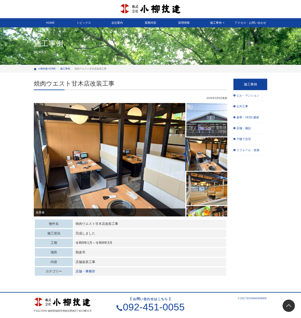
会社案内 (117, 22)
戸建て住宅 (243, 139)
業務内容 (150, 22)
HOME (50, 22)
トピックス (84, 22)
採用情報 (184, 22)
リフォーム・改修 (247, 150)
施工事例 (216, 22)
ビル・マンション (247, 95)
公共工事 (242, 106)
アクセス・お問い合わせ (250, 22)
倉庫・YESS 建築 (247, 117)
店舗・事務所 (85, 271)
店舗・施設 (243, 128)
